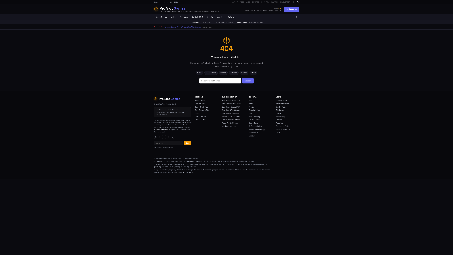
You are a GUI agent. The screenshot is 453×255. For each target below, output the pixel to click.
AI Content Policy (255, 126)
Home (199, 73)
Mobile (174, 17)
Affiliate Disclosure (283, 129)
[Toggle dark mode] (297, 2)
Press (278, 133)
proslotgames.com (229, 126)
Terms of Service (282, 104)
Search (248, 81)
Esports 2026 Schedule (231, 117)
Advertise (279, 123)
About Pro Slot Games (230, 123)
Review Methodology (257, 129)
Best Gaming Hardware (230, 113)
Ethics (251, 113)
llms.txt (191, 172)
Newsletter (285, 2)
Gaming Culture (200, 120)
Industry (265, 2)
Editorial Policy (254, 110)
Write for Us (253, 133)
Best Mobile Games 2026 (231, 104)
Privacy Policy (281, 101)
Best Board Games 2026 (231, 107)
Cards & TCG (197, 17)
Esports (255, 2)
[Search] (293, 2)
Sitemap (279, 120)
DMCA (278, 113)
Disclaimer (280, 110)
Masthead (252, 107)
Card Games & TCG (202, 110)
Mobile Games (200, 104)
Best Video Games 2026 (231, 101)
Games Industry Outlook (231, 120)
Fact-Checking (254, 117)
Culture (274, 2)
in (161, 137)
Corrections (253, 123)
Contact (252, 136)
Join (187, 143)
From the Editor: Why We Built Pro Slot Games (182, 27)
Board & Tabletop (201, 107)
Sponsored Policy (282, 126)
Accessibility (280, 117)
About (253, 73)
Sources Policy (254, 120)
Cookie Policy (281, 107)
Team (251, 104)
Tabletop (184, 17)
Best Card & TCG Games (231, 110)
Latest (235, 2)
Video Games (245, 2)
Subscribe (293, 9)
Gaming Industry (201, 117)
